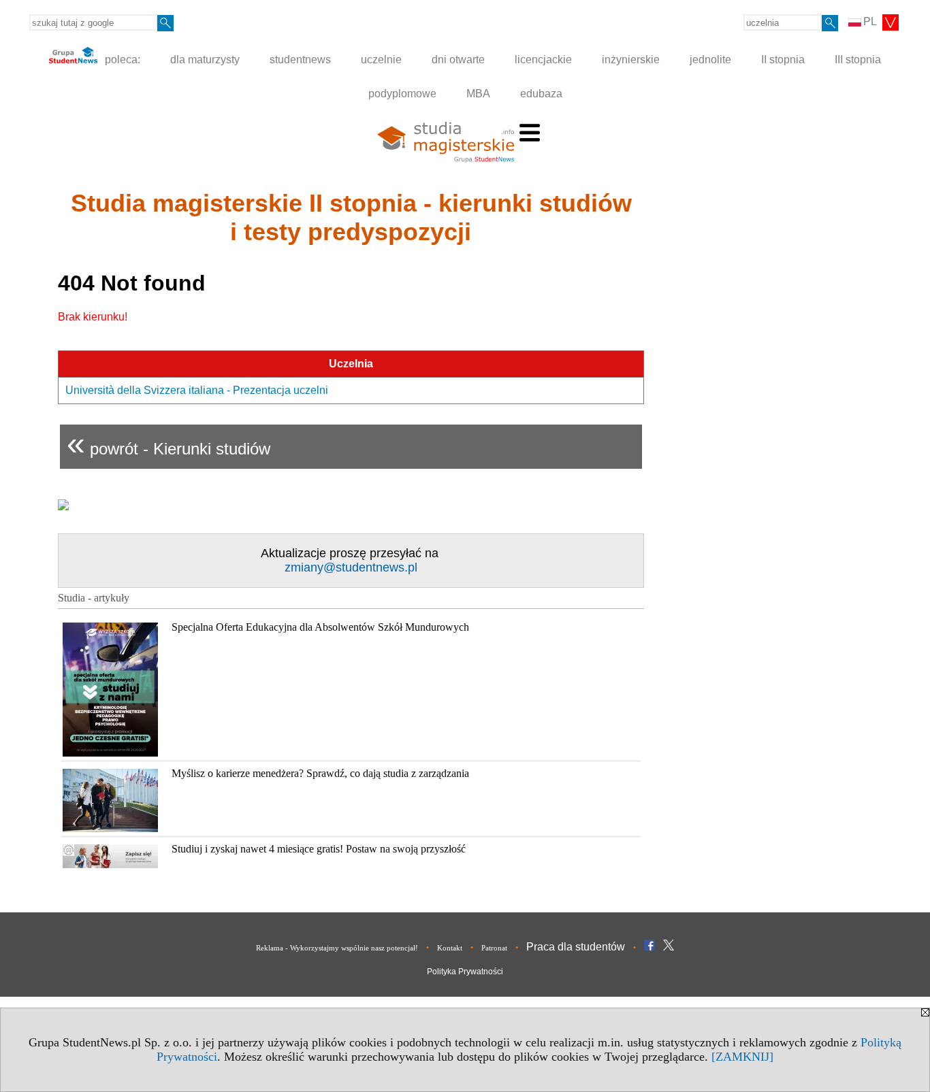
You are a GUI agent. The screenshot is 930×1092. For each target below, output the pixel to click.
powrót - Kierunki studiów (168, 443)
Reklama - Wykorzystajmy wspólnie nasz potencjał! (337, 948)
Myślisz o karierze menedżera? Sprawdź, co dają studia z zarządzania (320, 773)
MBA (478, 93)
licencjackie (543, 59)
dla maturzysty (205, 59)
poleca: (121, 59)
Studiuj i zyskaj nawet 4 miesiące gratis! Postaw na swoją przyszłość (319, 849)
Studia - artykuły (93, 597)
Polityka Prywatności (465, 971)
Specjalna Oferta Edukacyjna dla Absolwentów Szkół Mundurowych (320, 627)
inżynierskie (631, 59)
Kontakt (449, 948)
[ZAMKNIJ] (742, 1056)
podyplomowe (402, 93)
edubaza (541, 93)
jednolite (710, 59)
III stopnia (858, 59)
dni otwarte (458, 59)
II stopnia (783, 59)
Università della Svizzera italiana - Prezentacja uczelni (196, 390)
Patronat (494, 948)
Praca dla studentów (575, 947)
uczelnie (381, 59)
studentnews (300, 59)
